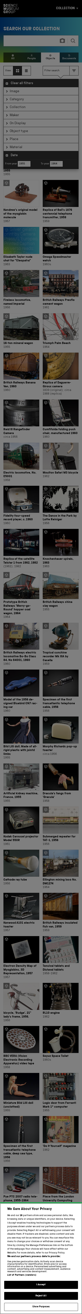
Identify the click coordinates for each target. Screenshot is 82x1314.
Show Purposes (41, 1307)
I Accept (41, 1285)
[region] (41, 1258)
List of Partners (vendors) (21, 1275)
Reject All (40, 1296)
